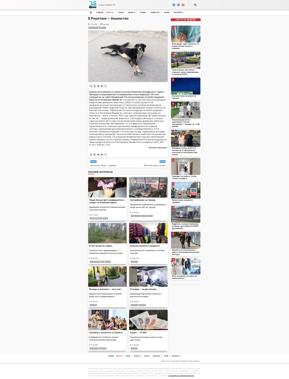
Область (131, 12)
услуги (105, 218)
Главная (99, 12)
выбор (92, 218)
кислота (144, 216)
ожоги (150, 216)
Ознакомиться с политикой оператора (181, 376)
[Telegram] (98, 86)
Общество (155, 12)
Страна (143, 12)
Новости (109, 12)
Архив (166, 12)
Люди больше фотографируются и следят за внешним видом (107, 201)
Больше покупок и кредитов (145, 246)
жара (102, 261)
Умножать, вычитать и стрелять (106, 332)
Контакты (178, 12)
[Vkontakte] (91, 86)
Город (120, 12)
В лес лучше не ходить (100, 246)
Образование (94, 348)
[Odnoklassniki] (94, 86)
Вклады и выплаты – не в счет (105, 289)
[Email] (101, 86)
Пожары (107, 261)
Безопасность (93, 27)
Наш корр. (106, 24)
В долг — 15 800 (138, 332)
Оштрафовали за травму (142, 200)
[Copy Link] (105, 86)
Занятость (134, 305)
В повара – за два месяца (143, 289)
